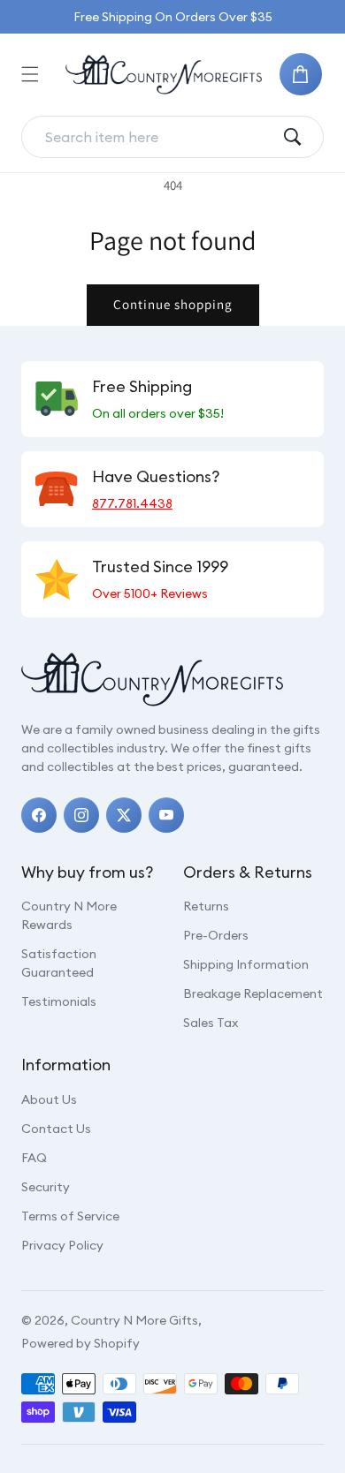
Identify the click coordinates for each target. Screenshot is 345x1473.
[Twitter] (124, 815)
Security (45, 1187)
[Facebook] (39, 815)
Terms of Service (70, 1216)
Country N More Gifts (134, 1320)
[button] (30, 74)
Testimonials (58, 1001)
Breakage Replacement (253, 993)
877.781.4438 (132, 503)
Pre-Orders (216, 935)
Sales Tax (210, 1023)
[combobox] (158, 137)
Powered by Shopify (80, 1343)
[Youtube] (166, 815)
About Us (49, 1099)
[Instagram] (81, 815)
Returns (206, 906)
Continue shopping (173, 304)
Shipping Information (246, 964)
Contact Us (56, 1129)
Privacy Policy (62, 1245)
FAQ (34, 1158)
